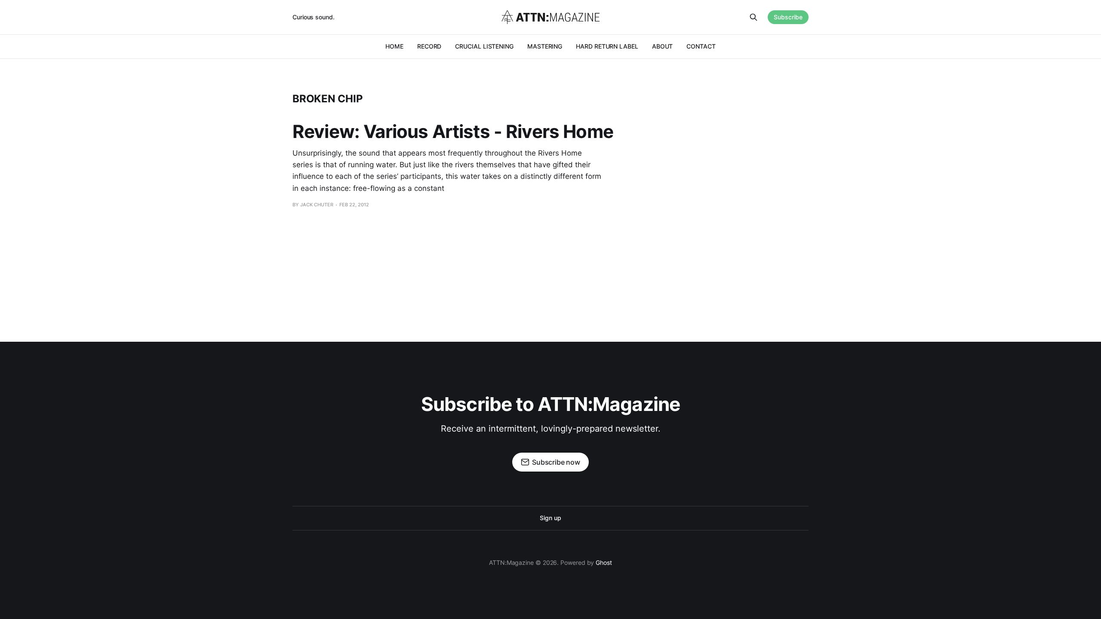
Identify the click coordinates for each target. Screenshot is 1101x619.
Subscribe (788, 17)
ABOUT (662, 46)
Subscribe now (556, 462)
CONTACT (700, 46)
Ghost (604, 562)
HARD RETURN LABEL (607, 46)
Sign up (550, 517)
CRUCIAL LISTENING (484, 46)
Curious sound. (313, 17)
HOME (394, 46)
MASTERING (544, 46)
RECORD (429, 46)
